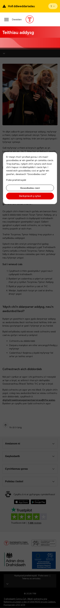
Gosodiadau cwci (30, 188)
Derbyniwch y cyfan (30, 196)
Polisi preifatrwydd (16, 180)
